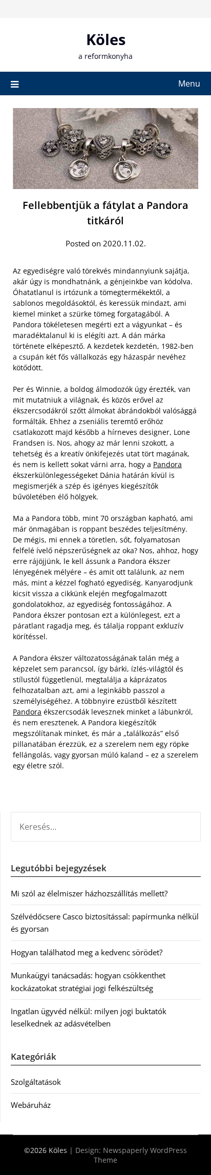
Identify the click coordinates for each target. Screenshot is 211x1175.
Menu (189, 83)
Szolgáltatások (36, 1082)
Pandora (167, 464)
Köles (105, 39)
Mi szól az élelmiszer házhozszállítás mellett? (89, 893)
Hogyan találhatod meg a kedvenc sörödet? (86, 952)
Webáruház (31, 1105)
